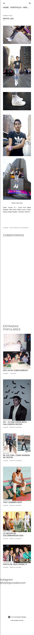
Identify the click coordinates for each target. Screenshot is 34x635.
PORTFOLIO (15, 7)
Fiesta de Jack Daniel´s (15, 564)
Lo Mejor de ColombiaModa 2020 (13, 534)
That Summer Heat (12, 502)
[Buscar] (30, 3)
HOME (6, 7)
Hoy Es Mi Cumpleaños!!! (15, 370)
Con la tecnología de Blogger (18, 617)
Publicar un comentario (15, 427)
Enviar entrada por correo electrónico (19, 227)
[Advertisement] (17, 303)
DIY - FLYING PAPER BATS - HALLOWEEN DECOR (15, 423)
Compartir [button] (5, 227)
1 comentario (13, 373)
